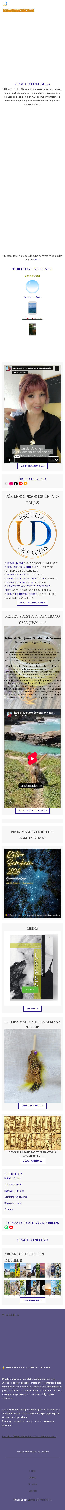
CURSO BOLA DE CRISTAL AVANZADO (24, 578)
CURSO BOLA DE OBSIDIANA (19, 582)
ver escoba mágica (32, 1106)
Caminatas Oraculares (15, 1197)
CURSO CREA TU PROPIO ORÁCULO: (23, 594)
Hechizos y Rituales (14, 1190)
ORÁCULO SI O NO (32, 1239)
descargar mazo (32, 1161)
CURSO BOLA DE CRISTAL (17, 574)
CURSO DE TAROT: (14, 563)
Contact (33, 1491)
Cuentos (8, 1209)
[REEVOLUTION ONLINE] (4, 3)
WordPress (45, 1500)
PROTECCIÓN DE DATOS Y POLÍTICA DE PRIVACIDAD (29, 1436)
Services (32, 1484)
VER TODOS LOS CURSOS (32, 602)
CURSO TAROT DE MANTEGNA (20, 567)
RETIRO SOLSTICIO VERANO (32, 810)
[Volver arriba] (53, 1498)
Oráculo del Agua (32, 297)
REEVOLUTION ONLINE (19, 10)
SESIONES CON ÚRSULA (33, 466)
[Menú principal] (60, 11)
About (32, 1477)
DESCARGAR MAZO (32, 1300)
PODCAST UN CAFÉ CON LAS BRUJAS (32, 1223)
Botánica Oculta (12, 1178)
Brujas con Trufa (12, 1203)
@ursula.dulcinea (10, 1314)
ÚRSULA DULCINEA (32, 479)
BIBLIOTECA (13, 1174)
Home (32, 1471)
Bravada (32, 1500)
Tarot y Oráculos (12, 1184)
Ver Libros (32, 1008)
